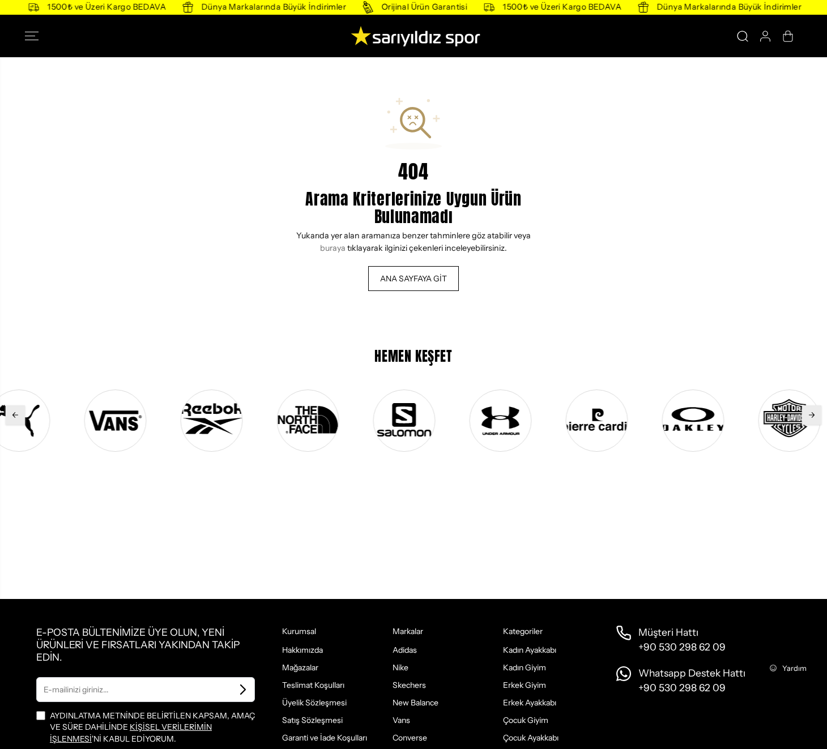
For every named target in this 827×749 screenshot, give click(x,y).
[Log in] (765, 36)
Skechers (409, 685)
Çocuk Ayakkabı (531, 738)
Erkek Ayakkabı (529, 702)
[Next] (811, 415)
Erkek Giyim (524, 685)
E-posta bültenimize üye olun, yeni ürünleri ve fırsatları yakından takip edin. (138, 644)
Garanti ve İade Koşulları (324, 738)
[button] (35, 36)
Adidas (405, 650)
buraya (333, 248)
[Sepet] (788, 36)
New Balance (415, 702)
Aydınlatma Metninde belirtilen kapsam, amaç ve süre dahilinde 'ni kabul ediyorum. (152, 727)
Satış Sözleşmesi (312, 720)
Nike (400, 667)
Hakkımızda (302, 650)
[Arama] (742, 36)
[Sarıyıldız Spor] (413, 36)
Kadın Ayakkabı (529, 650)
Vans (401, 720)
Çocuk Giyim (525, 720)
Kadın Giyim (524, 667)
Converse (410, 738)
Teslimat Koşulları (313, 685)
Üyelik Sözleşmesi (314, 702)
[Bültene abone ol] (243, 689)
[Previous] (15, 415)
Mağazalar (300, 667)
